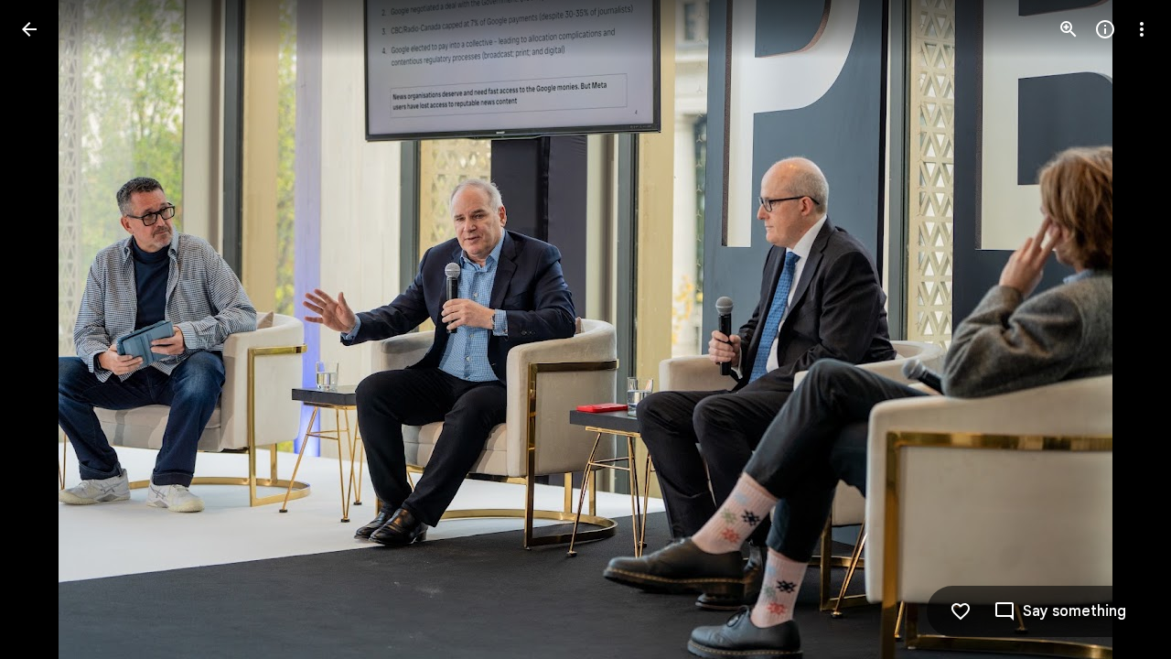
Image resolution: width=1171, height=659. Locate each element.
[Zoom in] (1068, 29)
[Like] (961, 611)
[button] (51, 329)
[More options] (1141, 29)
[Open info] (1105, 29)
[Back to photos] (29, 29)
